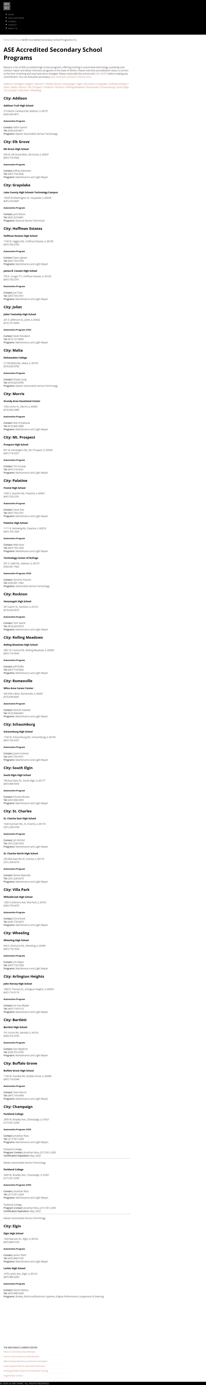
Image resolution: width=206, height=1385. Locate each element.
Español (12, 21)
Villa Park (24, 90)
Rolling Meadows (75, 87)
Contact (12, 25)
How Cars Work (16, 18)
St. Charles (11, 90)
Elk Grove (89, 83)
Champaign (69, 83)
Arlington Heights (24, 83)
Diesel (11, 14)
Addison (8, 83)
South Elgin (123, 87)
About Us (13, 28)
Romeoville (93, 87)
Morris (22, 87)
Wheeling (36, 90)
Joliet (6, 87)
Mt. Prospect (35, 87)
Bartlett (39, 83)
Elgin (79, 83)
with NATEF (101, 73)
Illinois (15, 39)
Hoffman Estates (118, 83)
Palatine (48, 87)
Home (7, 39)
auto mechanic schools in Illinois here (70, 76)
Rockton (59, 87)
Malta (14, 87)
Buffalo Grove (53, 83)
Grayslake (102, 83)
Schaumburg (108, 87)
